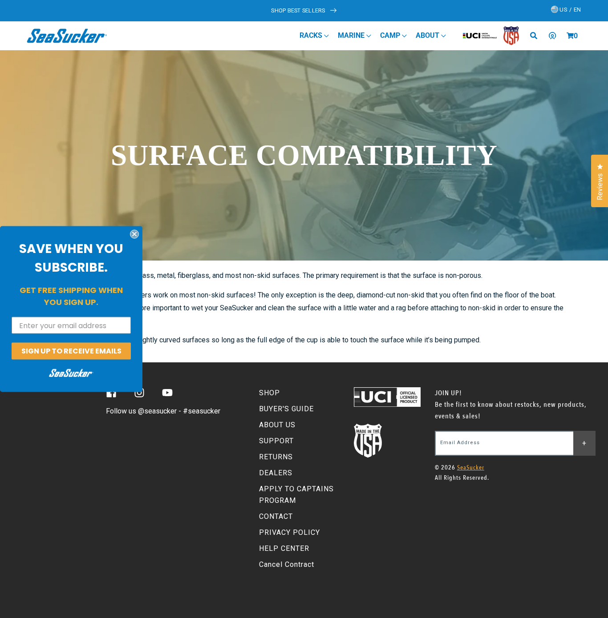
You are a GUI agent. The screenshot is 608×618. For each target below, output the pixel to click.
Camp (391, 35)
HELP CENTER (284, 548)
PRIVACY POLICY (289, 532)
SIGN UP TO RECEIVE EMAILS (71, 351)
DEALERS (275, 473)
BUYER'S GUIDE (286, 409)
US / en (569, 9)
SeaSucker (470, 467)
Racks (312, 35)
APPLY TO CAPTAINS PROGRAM (296, 495)
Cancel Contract (286, 564)
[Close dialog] (134, 234)
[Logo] (67, 35)
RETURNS (276, 457)
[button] (570, 35)
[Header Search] (536, 35)
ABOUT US (277, 425)
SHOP (269, 393)
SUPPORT (276, 441)
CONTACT (276, 516)
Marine (352, 35)
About (428, 35)
